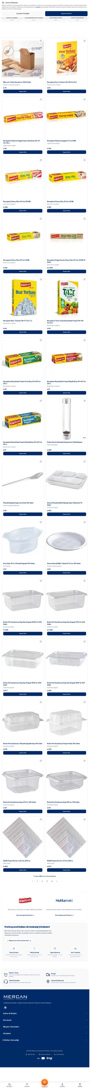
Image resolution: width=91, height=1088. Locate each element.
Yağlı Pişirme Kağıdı (9, 145)
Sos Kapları (7, 566)
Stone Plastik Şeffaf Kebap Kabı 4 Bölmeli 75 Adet (64, 504)
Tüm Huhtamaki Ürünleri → (64, 915)
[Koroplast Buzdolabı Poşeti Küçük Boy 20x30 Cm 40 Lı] (23, 419)
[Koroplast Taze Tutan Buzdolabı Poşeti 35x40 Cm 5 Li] (67, 298)
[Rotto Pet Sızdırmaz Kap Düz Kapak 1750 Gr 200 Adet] (67, 599)
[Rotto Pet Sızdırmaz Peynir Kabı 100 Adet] (67, 720)
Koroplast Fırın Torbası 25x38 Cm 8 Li (62, 82)
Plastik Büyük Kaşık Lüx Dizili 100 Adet (18, 503)
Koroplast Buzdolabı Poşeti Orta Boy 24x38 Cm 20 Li (22, 382)
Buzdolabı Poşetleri (9, 323)
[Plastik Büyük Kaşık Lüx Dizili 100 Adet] (23, 480)
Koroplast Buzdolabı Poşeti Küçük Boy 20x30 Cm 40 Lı (22, 443)
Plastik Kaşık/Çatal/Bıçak (11, 505)
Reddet (38, 7)
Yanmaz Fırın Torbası (53, 85)
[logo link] (16, 997)
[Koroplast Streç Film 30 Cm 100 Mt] (23, 178)
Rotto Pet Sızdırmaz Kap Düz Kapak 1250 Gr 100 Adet (66, 684)
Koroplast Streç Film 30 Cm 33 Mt (60, 201)
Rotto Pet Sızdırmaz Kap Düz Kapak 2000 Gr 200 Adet (22, 623)
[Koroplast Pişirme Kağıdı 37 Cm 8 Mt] (67, 117)
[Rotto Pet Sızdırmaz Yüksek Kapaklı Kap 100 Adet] (23, 720)
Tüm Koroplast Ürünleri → (25, 915)
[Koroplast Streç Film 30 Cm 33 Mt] (67, 178)
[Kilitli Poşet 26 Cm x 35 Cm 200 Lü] (23, 837)
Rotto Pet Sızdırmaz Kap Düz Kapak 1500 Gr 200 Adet (22, 684)
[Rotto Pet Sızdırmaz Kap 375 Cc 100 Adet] (23, 779)
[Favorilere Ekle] (41, 41)
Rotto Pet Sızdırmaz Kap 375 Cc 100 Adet (19, 802)
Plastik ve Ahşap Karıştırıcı (11, 85)
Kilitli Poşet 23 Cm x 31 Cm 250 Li (60, 861)
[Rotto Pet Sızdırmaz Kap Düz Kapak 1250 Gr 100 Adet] (67, 660)
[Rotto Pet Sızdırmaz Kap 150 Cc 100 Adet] (67, 779)
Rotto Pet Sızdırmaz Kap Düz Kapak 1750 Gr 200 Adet (66, 623)
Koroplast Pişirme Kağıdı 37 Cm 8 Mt (61, 141)
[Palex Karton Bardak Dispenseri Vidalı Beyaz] (67, 419)
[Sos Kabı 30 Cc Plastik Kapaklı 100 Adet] (23, 540)
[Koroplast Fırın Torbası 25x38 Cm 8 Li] (67, 59)
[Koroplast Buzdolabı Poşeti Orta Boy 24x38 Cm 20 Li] (23, 358)
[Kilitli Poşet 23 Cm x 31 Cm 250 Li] (67, 837)
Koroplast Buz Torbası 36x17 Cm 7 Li (17, 321)
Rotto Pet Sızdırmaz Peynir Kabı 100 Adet (63, 743)
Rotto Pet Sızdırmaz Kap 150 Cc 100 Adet (63, 802)
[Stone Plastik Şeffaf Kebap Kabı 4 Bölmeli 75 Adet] (67, 480)
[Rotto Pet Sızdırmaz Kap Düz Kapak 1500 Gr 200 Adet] (23, 660)
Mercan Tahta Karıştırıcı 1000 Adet (17, 82)
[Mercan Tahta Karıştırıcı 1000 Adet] (23, 59)
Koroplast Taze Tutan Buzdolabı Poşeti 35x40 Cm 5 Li (65, 322)
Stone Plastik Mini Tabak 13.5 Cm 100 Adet (64, 563)
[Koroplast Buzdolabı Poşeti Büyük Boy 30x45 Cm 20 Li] (67, 358)
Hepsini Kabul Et (66, 13)
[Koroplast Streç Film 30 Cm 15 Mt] (23, 237)
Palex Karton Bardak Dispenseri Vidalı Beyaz (64, 442)
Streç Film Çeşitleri (9, 204)
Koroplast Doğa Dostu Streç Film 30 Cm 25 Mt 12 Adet (66, 261)
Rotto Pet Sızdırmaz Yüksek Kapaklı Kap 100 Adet (22, 743)
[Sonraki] (57, 881)
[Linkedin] (5, 1007)
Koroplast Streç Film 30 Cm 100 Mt (17, 201)
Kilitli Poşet (6, 863)
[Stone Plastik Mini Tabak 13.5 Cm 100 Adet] (67, 540)
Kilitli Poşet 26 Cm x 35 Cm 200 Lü (16, 861)
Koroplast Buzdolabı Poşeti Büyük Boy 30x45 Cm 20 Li (66, 382)
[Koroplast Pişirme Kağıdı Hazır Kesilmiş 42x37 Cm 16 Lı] (23, 117)
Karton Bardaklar (52, 445)
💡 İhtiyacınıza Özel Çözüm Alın (19, 940)
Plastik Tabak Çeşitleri (54, 566)
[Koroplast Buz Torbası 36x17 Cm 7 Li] (23, 298)
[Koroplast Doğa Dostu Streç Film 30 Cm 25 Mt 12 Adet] (67, 237)
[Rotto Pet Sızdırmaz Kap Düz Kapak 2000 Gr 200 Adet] (23, 599)
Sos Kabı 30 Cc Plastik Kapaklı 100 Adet (19, 563)
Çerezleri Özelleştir (23, 13)
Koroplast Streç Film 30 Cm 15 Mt (16, 260)
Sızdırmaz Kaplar (52, 507)
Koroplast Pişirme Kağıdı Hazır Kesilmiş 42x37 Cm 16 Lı (21, 142)
